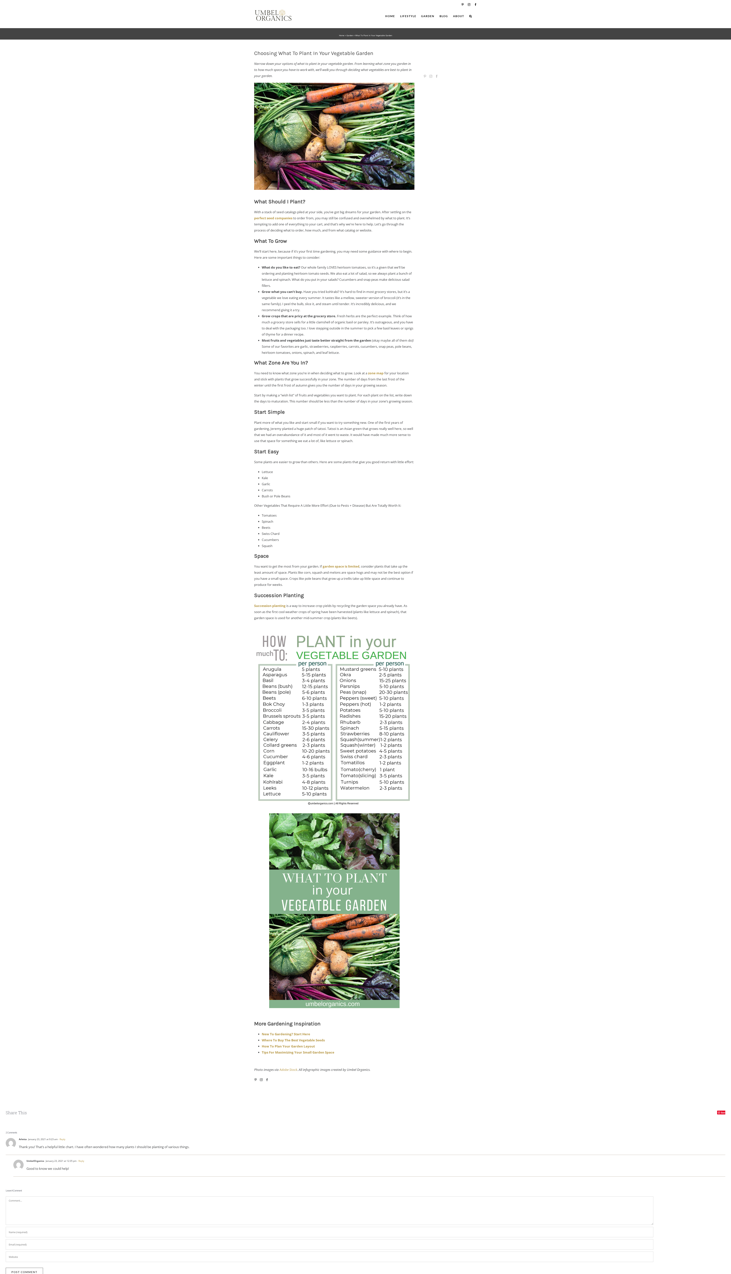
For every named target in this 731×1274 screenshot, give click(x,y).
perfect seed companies (273, 218)
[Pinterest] (255, 1079)
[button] (470, 16)
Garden (349, 35)
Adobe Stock (288, 1069)
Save (723, 1112)
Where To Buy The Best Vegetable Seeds (293, 1040)
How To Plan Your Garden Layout (288, 1046)
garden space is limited (341, 566)
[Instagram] (261, 1079)
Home (341, 35)
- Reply (61, 1139)
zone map (376, 373)
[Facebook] (267, 1079)
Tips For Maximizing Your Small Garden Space (298, 1052)
